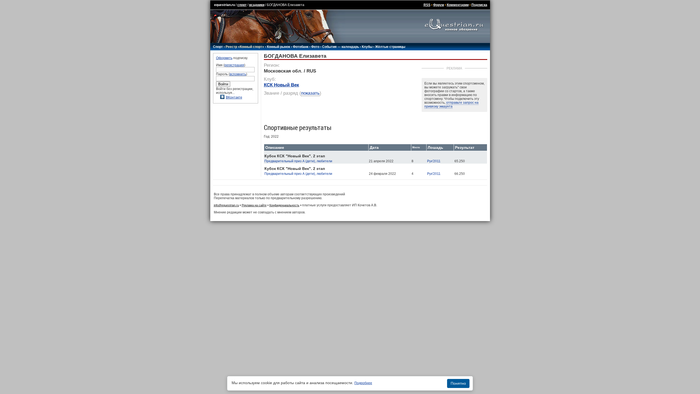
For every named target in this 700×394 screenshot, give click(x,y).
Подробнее (363, 383)
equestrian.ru (224, 5)
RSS (427, 5)
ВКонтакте (234, 97)
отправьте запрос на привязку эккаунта (451, 104)
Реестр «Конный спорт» (245, 47)
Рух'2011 (434, 161)
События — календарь (340, 47)
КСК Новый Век (281, 85)
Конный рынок (278, 47)
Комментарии (458, 5)
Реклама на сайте (254, 205)
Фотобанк (300, 47)
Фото (315, 47)
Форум (438, 5)
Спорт (218, 47)
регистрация (234, 65)
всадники (256, 5)
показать (310, 93)
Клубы (367, 47)
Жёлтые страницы (390, 47)
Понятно (458, 383)
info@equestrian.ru (226, 205)
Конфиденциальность (284, 205)
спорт (242, 5)
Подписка (479, 5)
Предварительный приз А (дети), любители (298, 161)
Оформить (224, 58)
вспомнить (238, 74)
